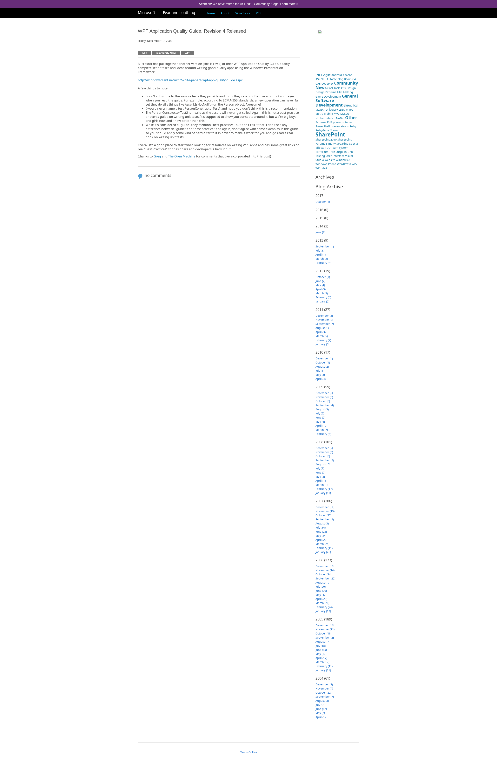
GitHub (348, 105)
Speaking (342, 143)
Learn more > (289, 4)
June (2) (320, 232)
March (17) (322, 662)
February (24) (324, 607)
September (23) (325, 637)
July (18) (320, 646)
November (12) (325, 629)
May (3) (320, 375)
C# (354, 79)
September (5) (324, 460)
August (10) (322, 464)
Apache (347, 75)
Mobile (328, 113)
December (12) (324, 507)
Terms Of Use (248, 752)
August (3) (322, 409)
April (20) (321, 540)
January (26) (323, 552)
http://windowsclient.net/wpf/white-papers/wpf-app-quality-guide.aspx (190, 80)
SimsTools (242, 13)
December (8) (324, 684)
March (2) (321, 258)
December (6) (324, 393)
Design (351, 88)
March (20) (322, 603)
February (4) (323, 263)
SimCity (331, 143)
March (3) (321, 293)
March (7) (321, 430)
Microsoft (146, 12)
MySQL (344, 113)
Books (348, 79)
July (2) (319, 705)
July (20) (320, 586)
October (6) (322, 401)
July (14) (320, 527)
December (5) (324, 448)
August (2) (322, 366)
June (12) (321, 709)
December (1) (324, 358)
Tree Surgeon (338, 152)
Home (210, 13)
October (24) (323, 574)
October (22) (323, 692)
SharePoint (330, 134)
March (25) (322, 544)
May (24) (320, 535)
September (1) (324, 246)
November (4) (324, 688)
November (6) (324, 397)
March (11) (322, 485)
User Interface (335, 156)
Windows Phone (325, 164)
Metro (319, 113)
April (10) (321, 425)
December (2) (324, 315)
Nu (333, 118)
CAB (318, 83)
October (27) (323, 515)
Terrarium (321, 152)
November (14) (325, 570)
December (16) (324, 625)
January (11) (323, 493)
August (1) (322, 328)
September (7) (324, 324)
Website (330, 160)
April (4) (320, 379)
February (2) (323, 340)
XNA (324, 168)
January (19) (323, 611)
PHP (329, 122)
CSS (343, 88)
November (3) (324, 452)
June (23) (321, 531)
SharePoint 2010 (326, 139)
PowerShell (322, 126)
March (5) (321, 336)
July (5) (319, 413)
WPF (187, 53)
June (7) (320, 472)
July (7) (319, 468)
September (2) (324, 519)
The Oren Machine (181, 156)
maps (349, 109)
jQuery (333, 109)
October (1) (322, 202)
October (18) (323, 633)
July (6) (319, 370)
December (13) (324, 566)
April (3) (320, 289)
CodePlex (327, 83)
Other (351, 117)
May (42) (320, 595)
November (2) (324, 320)
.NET (144, 53)
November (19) (325, 511)
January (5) (322, 344)
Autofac (332, 79)
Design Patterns (325, 92)
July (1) (319, 250)
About (225, 13)
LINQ (342, 109)
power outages (342, 122)
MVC (337, 113)
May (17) (320, 654)
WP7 (354, 164)
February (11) (324, 548)
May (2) (320, 713)
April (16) (321, 480)
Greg (157, 156)
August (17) (322, 582)
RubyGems (322, 130)
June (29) (321, 590)
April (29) (321, 599)
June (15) (321, 650)
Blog (340, 79)
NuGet (340, 118)
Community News (166, 53)
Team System (339, 147)
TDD (327, 147)
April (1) (320, 254)
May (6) (320, 421)
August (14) (322, 641)
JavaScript (321, 109)
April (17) (321, 658)
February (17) (324, 489)
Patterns (320, 122)
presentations (340, 126)
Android (336, 75)
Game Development (328, 96)
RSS (258, 13)
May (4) (320, 285)
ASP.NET (320, 79)
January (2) (322, 301)
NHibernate (323, 118)
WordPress (344, 164)
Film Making (345, 92)
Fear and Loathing (179, 12)
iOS (355, 105)
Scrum (334, 130)
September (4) (324, 405)
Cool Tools (333, 88)
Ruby (352, 126)
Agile (327, 75)
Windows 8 (343, 160)
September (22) (325, 578)
